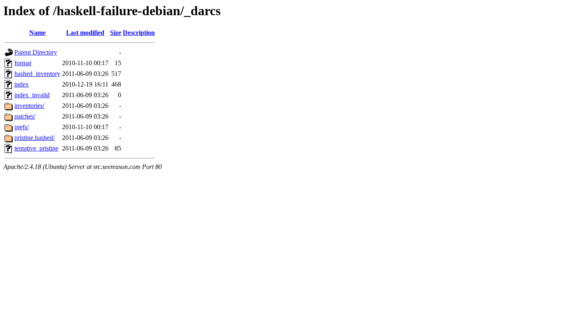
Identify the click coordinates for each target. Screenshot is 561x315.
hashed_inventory (37, 73)
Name (37, 32)
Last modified (85, 32)
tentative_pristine (36, 148)
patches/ (24, 116)
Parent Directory (35, 52)
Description (139, 32)
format (22, 62)
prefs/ (21, 126)
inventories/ (29, 105)
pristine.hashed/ (34, 137)
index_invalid (32, 94)
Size (115, 32)
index (21, 84)
